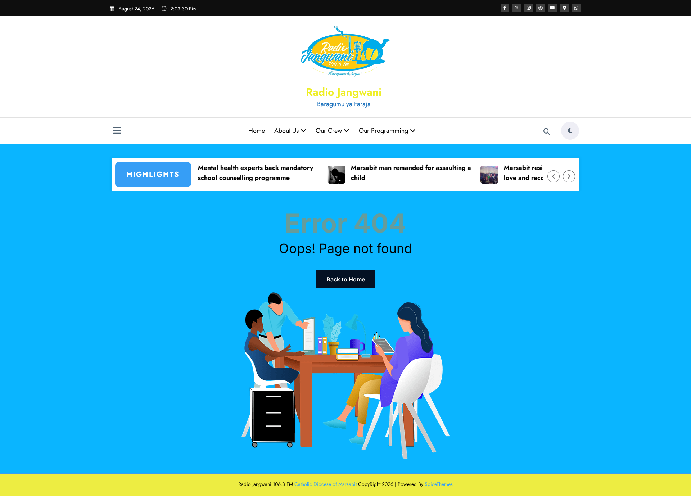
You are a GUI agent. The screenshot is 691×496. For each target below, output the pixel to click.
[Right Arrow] (569, 176)
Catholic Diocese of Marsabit (325, 484)
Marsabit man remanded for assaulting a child (399, 173)
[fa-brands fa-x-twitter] (516, 8)
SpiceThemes (439, 484)
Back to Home (345, 279)
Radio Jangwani (343, 92)
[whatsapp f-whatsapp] (576, 8)
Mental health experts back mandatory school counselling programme (243, 173)
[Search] (547, 132)
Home (256, 130)
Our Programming (384, 130)
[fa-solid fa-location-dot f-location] (564, 8)
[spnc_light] (570, 131)
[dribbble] (540, 8)
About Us (287, 130)
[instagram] (528, 8)
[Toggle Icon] (117, 131)
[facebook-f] (505, 8)
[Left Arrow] (553, 176)
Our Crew (330, 130)
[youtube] (552, 8)
